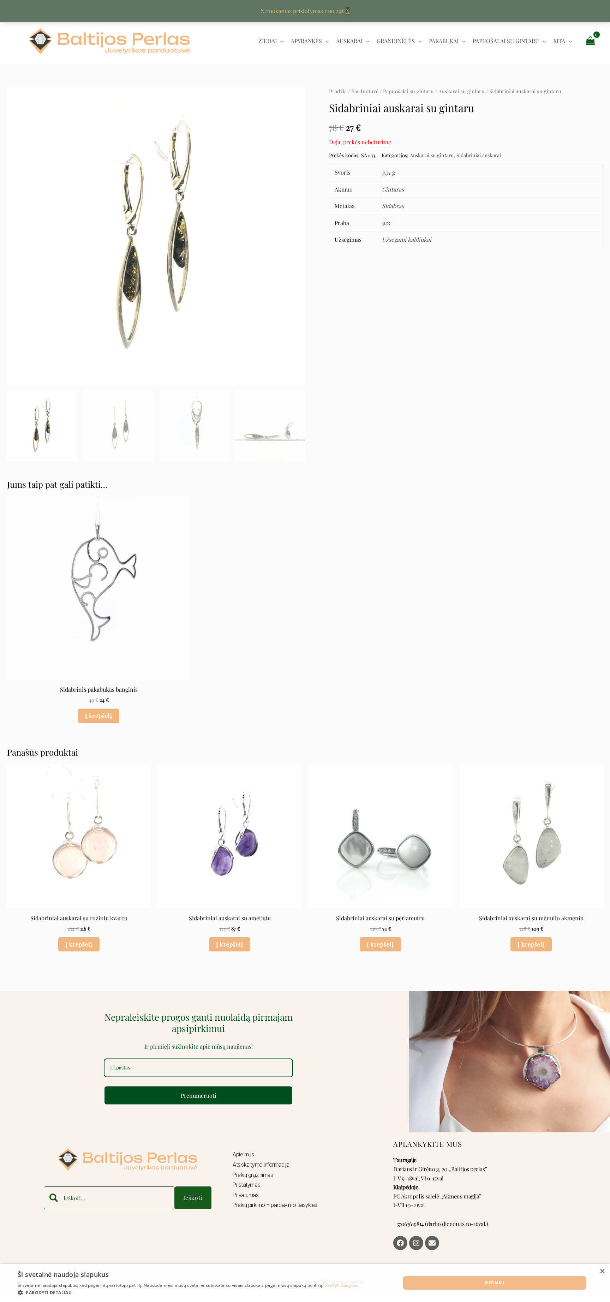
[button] (188, 1293)
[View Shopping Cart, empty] (590, 40)
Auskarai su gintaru (461, 91)
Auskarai (349, 41)
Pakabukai (444, 41)
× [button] (602, 1271)
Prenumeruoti (198, 1095)
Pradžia (338, 91)
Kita (559, 41)
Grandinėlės (396, 41)
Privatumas (246, 1195)
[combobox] (109, 1197)
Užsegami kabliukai (406, 239)
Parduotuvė (364, 91)
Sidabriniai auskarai (478, 155)
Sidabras (393, 206)
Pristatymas (246, 1184)
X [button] (347, 10)
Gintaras (393, 189)
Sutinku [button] (495, 1283)
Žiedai (267, 41)
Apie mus (243, 1154)
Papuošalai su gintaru (506, 41)
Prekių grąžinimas (253, 1175)
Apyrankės (306, 41)
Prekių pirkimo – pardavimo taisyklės (275, 1205)
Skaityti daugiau (341, 1285)
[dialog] (305, 1283)
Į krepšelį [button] (98, 715)
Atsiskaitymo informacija (261, 1164)
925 (386, 223)
